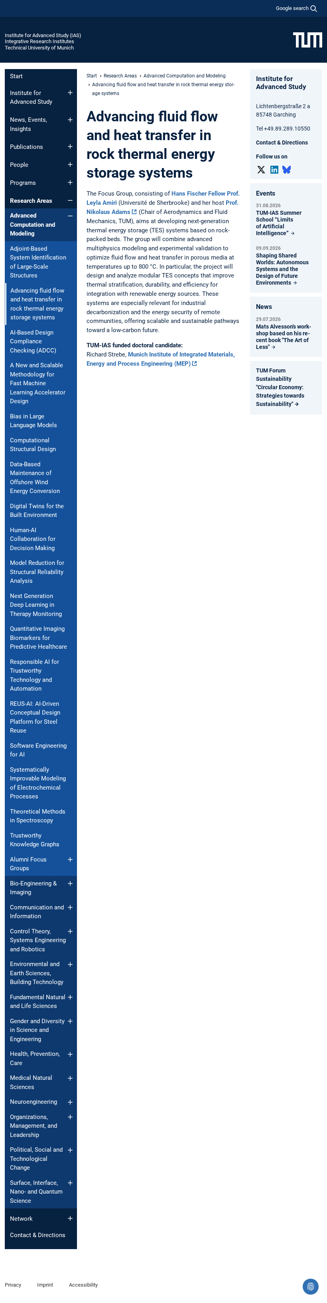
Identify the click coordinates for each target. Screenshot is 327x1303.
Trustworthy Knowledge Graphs (34, 840)
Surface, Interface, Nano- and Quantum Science (36, 1191)
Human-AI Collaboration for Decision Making (32, 539)
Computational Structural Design (33, 445)
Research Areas (31, 200)
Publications (26, 146)
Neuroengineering (33, 1101)
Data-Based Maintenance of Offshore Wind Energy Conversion (35, 478)
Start (16, 76)
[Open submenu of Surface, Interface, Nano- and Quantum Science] (70, 1183)
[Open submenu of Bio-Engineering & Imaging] (70, 883)
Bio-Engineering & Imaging (33, 888)
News (264, 307)
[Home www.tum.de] (307, 39)
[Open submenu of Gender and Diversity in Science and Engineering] (70, 1021)
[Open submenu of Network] (70, 1218)
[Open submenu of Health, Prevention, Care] (70, 1054)
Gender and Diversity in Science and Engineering (37, 1030)
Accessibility (83, 1285)
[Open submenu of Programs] (70, 182)
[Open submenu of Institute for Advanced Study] (70, 92)
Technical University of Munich (39, 48)
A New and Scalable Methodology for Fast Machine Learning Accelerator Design (37, 383)
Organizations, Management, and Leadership (33, 1126)
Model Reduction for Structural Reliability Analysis (37, 571)
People (19, 164)
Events (265, 193)
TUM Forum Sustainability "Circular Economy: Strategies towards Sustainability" (280, 387)
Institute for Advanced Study (31, 97)
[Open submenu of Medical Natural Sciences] (70, 1078)
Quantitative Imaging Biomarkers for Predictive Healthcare (38, 637)
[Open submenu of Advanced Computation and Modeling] (70, 216)
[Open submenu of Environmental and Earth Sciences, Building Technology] (70, 964)
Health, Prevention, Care (35, 1058)
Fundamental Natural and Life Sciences (37, 1002)
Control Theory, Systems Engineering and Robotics (38, 940)
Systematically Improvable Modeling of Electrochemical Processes (38, 783)
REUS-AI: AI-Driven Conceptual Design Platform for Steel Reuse (35, 717)
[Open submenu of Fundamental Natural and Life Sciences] (70, 997)
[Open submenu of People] (70, 164)
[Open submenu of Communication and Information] (70, 907)
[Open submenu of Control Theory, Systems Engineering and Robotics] (70, 931)
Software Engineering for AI (38, 750)
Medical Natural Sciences (31, 1082)
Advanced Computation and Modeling (32, 224)
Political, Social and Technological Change (36, 1158)
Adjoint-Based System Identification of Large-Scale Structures (38, 262)
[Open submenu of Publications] (70, 146)
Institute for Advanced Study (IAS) (43, 35)
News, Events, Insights (28, 124)
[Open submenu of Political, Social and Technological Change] (70, 1150)
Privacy (13, 1285)
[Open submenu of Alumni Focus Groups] (70, 859)
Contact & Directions (37, 1235)
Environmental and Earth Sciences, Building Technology (36, 973)
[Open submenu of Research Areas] (70, 200)
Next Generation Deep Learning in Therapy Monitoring (36, 605)
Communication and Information (37, 912)
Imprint (45, 1285)
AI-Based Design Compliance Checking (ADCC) (33, 341)
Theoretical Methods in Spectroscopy (37, 816)
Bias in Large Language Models (33, 421)
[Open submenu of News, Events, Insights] (70, 120)
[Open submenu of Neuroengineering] (70, 1102)
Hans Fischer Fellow (198, 193)
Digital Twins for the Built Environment (37, 511)
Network (21, 1218)
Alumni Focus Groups (28, 864)
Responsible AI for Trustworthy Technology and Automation (34, 675)
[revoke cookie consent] (311, 1287)
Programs (23, 182)
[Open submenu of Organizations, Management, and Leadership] (70, 1117)
